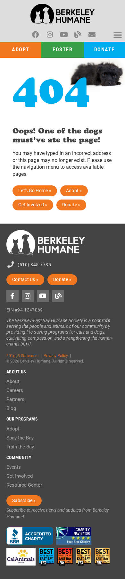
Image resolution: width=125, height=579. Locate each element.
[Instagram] (50, 35)
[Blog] (78, 35)
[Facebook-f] (12, 296)
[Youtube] (64, 35)
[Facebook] (36, 35)
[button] (117, 34)
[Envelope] (92, 35)
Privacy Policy (56, 355)
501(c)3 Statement (22, 355)
